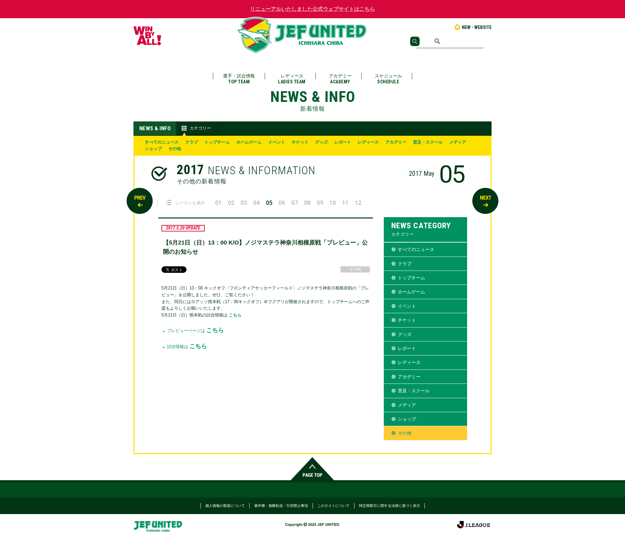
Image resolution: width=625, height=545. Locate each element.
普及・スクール (428, 142)
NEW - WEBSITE (477, 27)
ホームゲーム (249, 142)
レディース (292, 78)
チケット (300, 142)
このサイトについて (333, 506)
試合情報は (187, 346)
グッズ (321, 142)
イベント (276, 142)
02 (231, 202)
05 (269, 202)
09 (320, 202)
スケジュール (388, 78)
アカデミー (340, 78)
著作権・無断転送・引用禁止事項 (281, 506)
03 (244, 202)
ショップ (153, 148)
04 (256, 202)
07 (294, 202)
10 (332, 202)
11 (345, 202)
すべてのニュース (162, 142)
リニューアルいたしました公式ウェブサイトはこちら (312, 9)
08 (307, 202)
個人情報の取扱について (225, 506)
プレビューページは (195, 330)
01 (218, 202)
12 (358, 202)
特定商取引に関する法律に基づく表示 (389, 506)
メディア (457, 142)
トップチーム (217, 142)
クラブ (191, 142)
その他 (174, 148)
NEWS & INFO (155, 128)
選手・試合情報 (239, 78)
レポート (342, 142)
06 (282, 202)
